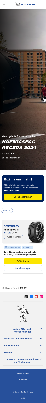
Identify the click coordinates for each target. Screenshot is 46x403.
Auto (15, 288)
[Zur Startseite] (25, 4)
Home (7, 288)
